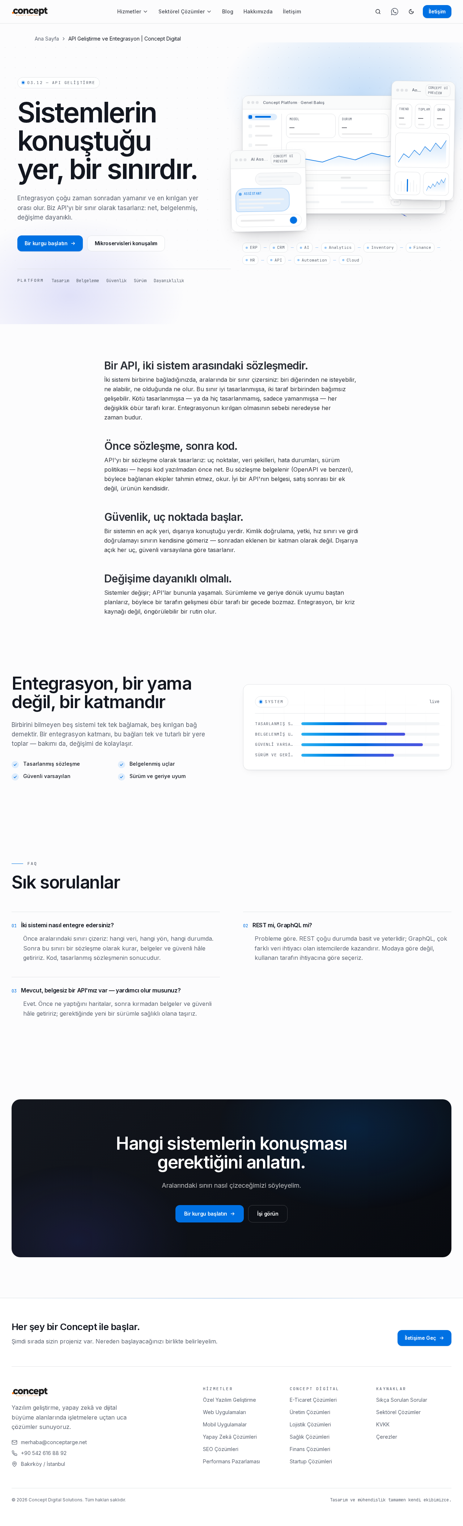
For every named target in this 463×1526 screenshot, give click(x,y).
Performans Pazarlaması (231, 1461)
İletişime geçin (134, 1514)
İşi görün (268, 1214)
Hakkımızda (258, 11)
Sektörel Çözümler (181, 11)
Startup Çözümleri (311, 1461)
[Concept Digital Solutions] (30, 12)
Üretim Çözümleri (310, 1412)
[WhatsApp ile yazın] (395, 12)
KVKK (383, 1424)
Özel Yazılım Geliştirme (229, 1400)
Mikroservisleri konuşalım (126, 243)
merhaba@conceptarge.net (54, 1442)
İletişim (292, 11)
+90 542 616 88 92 (44, 1453)
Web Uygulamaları (224, 1412)
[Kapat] (174, 1514)
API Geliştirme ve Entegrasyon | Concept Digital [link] (124, 38)
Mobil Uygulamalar (225, 1424)
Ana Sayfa (47, 38)
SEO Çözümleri (220, 1449)
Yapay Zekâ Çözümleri (230, 1437)
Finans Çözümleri (310, 1449)
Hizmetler (129, 11)
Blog (227, 11)
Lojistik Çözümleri (310, 1424)
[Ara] (378, 12)
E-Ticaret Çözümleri (313, 1400)
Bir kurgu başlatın (46, 243)
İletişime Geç (420, 1338)
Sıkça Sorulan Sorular (401, 1400)
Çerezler (386, 1437)
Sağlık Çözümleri (310, 1437)
